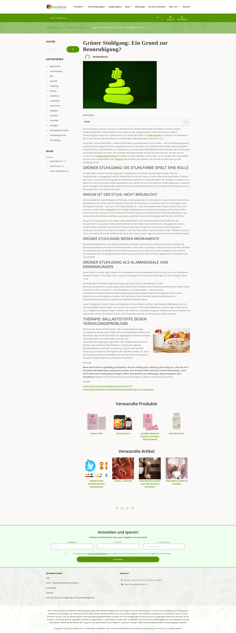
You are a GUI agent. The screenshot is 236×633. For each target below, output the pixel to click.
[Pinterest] (133, 508)
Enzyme (53, 91)
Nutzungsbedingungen (98, 553)
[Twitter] (122, 508)
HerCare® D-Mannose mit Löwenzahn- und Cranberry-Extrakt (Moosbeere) (149, 436)
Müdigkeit (54, 110)
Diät (51, 76)
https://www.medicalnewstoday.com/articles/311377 (107, 386)
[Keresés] (72, 49)
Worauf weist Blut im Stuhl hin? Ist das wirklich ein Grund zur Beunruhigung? (150, 484)
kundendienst (55, 161)
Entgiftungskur (115, 7)
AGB (48, 578)
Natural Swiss (55, 166)
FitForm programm (123, 433)
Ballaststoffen (154, 135)
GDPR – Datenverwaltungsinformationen (62, 583)
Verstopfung (55, 140)
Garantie (49, 593)
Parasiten (54, 115)
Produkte (78, 7)
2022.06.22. (89, 115)
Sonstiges (54, 125)
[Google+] (127, 508)
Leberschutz (55, 105)
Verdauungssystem (78, 28)
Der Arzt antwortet (156, 7)
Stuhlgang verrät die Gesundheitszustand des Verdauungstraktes (96, 484)
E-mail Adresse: (163, 542)
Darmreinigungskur (96, 7)
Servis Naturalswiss (58, 171)
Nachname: (72, 542)
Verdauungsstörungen (59, 130)
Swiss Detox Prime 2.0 (176, 433)
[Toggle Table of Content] (184, 122)
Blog (127, 7)
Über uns (173, 7)
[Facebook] (117, 508)
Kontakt (186, 7)
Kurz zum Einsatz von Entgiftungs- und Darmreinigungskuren (70, 597)
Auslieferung (51, 588)
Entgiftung (54, 86)
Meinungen (140, 7)
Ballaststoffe (55, 66)
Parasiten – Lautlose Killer (123, 481)
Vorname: (118, 542)
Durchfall (53, 81)
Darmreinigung (56, 71)
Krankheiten (55, 100)
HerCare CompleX (96, 433)
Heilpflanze (54, 96)
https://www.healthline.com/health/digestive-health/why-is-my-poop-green (118, 389)
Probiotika (54, 120)
